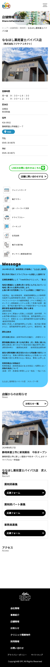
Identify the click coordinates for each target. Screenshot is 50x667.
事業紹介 (14, 614)
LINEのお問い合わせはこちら (26, 167)
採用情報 (14, 641)
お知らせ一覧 (32, 403)
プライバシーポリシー (17, 654)
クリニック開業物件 (20, 634)
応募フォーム (13, 492)
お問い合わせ (17, 648)
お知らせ (14, 628)
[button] (45, 6)
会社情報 (14, 608)
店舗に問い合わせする (32, 176)
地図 (9, 131)
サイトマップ (37, 654)
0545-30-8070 (8, 142)
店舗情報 (14, 621)
